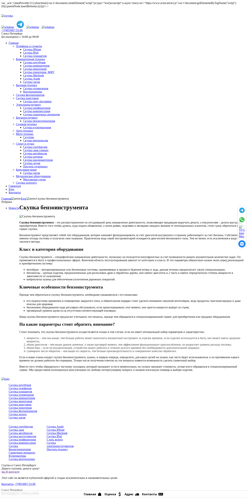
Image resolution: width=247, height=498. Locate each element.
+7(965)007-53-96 (12, 30)
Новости (14, 208)
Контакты (7, 484)
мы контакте (10, 471)
